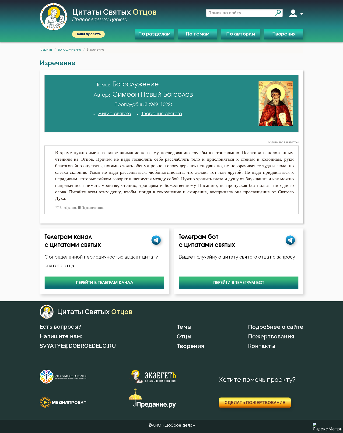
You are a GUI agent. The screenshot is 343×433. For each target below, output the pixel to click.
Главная (46, 49)
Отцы (184, 336)
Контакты (261, 346)
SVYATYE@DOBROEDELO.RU (78, 345)
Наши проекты (88, 34)
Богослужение (69, 49)
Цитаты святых (114, 15)
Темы (184, 326)
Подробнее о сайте (275, 326)
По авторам (240, 34)
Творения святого (161, 113)
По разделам (154, 34)
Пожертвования (271, 336)
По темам (198, 34)
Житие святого (114, 113)
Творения (284, 34)
